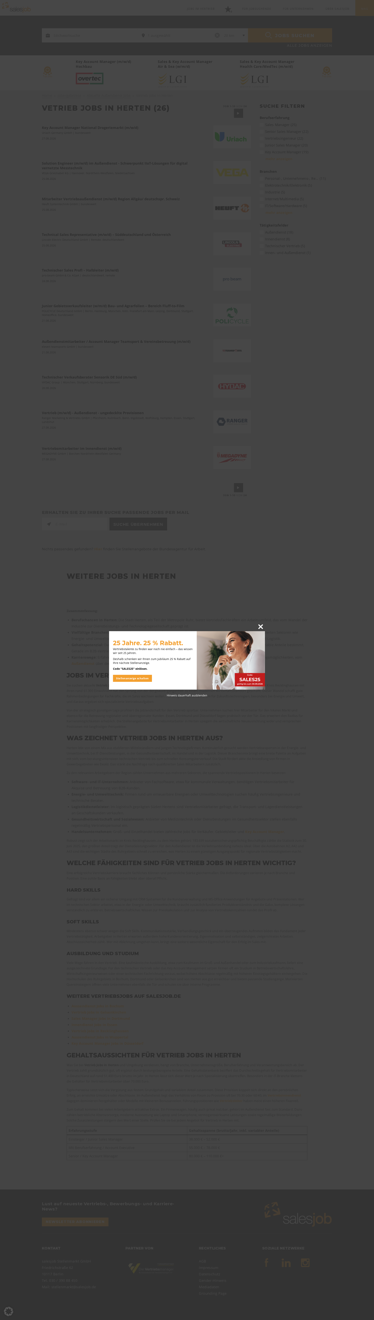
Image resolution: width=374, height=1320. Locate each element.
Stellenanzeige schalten (132, 678)
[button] (8, 1311)
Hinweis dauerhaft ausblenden (187, 695)
